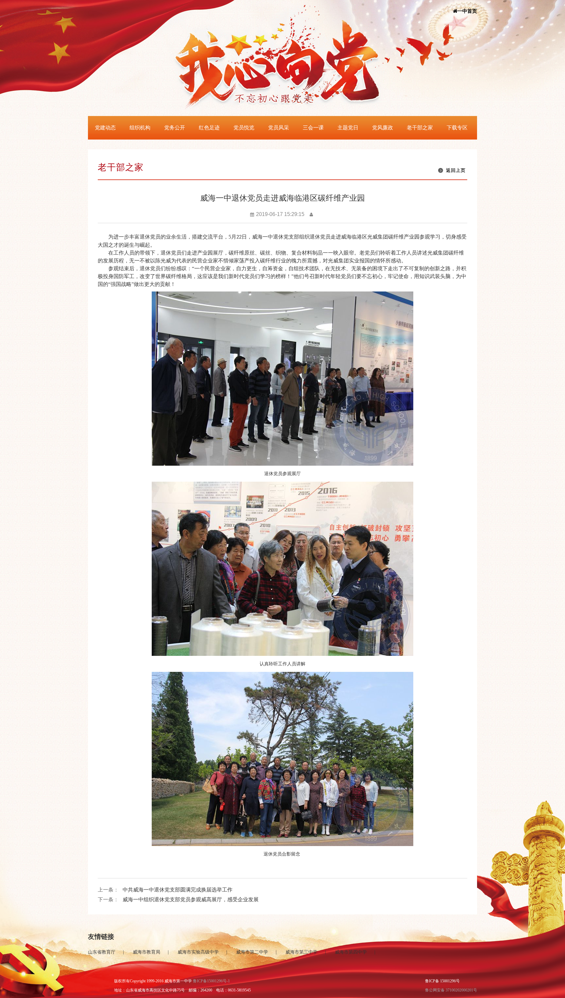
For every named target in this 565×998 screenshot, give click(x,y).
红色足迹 (209, 127)
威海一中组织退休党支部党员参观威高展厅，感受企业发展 (191, 899)
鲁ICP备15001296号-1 (211, 981)
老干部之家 (420, 127)
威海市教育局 (146, 952)
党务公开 (174, 127)
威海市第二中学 (252, 952)
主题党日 (347, 127)
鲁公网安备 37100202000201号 (451, 990)
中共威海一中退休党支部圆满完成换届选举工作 (177, 889)
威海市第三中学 (301, 952)
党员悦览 (243, 127)
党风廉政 (382, 127)
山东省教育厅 (101, 952)
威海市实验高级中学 (198, 952)
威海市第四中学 (351, 952)
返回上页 (456, 170)
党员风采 (278, 127)
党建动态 (105, 127)
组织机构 (139, 127)
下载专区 (457, 127)
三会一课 (313, 127)
